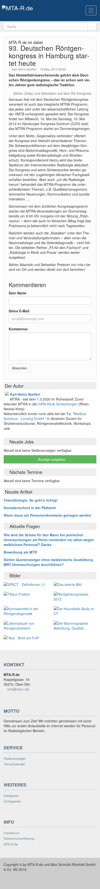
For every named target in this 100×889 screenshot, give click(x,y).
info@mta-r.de (18, 689)
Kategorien (11, 796)
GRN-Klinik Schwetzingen (58, 404)
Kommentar (18, 328)
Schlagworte (12, 801)
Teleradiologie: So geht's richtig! (31, 500)
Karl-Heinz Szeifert (24, 69)
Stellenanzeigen (15, 758)
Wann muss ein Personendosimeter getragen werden (47, 515)
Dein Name (17, 293)
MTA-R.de (11, 844)
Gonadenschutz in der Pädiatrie (30, 507)
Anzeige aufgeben (51, 459)
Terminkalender (14, 764)
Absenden (19, 368)
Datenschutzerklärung (19, 838)
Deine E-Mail (19, 310)
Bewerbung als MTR (20, 552)
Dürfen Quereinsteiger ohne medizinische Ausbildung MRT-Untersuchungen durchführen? (48, 562)
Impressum (11, 833)
